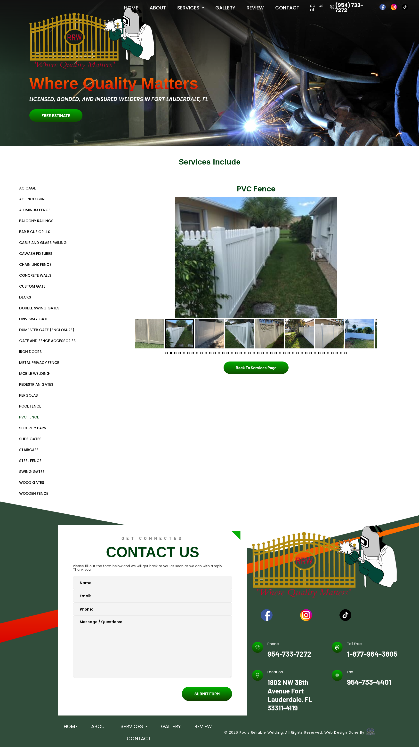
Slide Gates (30, 438)
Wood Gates (31, 482)
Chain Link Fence (35, 264)
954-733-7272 (289, 653)
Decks (25, 297)
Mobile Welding (34, 373)
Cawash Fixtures (35, 253)
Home (131, 7)
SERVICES (188, 7)
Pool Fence (30, 406)
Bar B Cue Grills (34, 231)
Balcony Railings (36, 220)
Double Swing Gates (39, 308)
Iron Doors (30, 351)
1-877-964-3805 (372, 653)
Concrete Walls (35, 275)
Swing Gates (32, 471)
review (255, 7)
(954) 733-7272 (349, 8)
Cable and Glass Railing (43, 242)
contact (287, 7)
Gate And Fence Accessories (47, 340)
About (158, 7)
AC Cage (27, 188)
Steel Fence (30, 460)
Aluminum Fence (34, 209)
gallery (225, 7)
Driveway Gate (33, 319)
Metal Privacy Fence (39, 362)
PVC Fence (29, 417)
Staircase (29, 449)
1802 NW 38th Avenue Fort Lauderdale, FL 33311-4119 (289, 695)
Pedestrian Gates (36, 384)
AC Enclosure (32, 199)
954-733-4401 (369, 681)
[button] (190, 8)
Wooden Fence (33, 493)
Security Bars (32, 428)
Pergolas (28, 395)
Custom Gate (32, 286)
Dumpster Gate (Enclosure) (46, 329)
